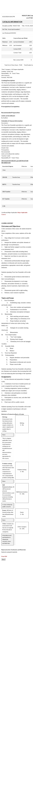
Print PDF (4, 556)
